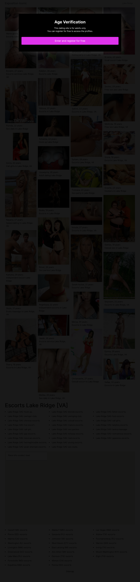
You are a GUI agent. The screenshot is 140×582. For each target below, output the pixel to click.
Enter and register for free (70, 40)
